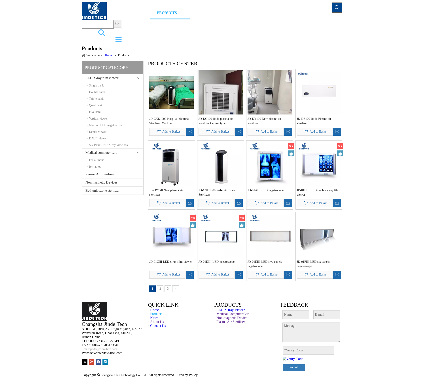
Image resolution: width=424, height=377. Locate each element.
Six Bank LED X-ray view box (108, 145)
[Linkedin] (105, 362)
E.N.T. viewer (98, 138)
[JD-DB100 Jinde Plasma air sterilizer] (319, 92)
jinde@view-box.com (104, 349)
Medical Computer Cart (232, 314)
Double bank (97, 92)
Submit (294, 367)
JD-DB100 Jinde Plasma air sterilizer (314, 121)
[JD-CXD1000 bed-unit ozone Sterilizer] (221, 163)
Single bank (96, 85)
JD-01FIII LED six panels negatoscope (313, 264)
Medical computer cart (101, 152)
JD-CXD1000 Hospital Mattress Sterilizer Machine (169, 121)
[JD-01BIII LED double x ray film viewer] (319, 163)
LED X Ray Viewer (230, 310)
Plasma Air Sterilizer (99, 174)
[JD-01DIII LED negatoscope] (221, 235)
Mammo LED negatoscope (105, 125)
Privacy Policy (187, 375)
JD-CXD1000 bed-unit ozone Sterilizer (217, 192)
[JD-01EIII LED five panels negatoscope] (270, 235)
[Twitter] (84, 362)
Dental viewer (97, 131)
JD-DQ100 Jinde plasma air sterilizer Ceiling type (216, 121)
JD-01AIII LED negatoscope (266, 190)
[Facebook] (98, 362)
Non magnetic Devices (101, 182)
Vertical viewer (98, 118)
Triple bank (96, 98)
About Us (157, 322)
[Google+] (91, 362)
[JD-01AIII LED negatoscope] (270, 163)
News (154, 318)
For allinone (96, 160)
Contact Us (158, 326)
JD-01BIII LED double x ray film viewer (318, 192)
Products (156, 314)
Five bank (95, 112)
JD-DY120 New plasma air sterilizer (264, 121)
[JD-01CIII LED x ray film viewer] (171, 235)
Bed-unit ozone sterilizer (102, 190)
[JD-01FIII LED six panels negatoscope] (319, 235)
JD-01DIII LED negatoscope (217, 261)
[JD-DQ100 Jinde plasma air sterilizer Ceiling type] (221, 99)
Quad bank (95, 105)
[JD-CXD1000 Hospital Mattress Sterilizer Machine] (171, 92)
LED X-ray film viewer (101, 78)
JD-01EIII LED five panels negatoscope (265, 264)
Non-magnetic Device (231, 318)
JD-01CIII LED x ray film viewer (170, 261)
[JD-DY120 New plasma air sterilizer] (270, 99)
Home (154, 310)
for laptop (95, 166)
